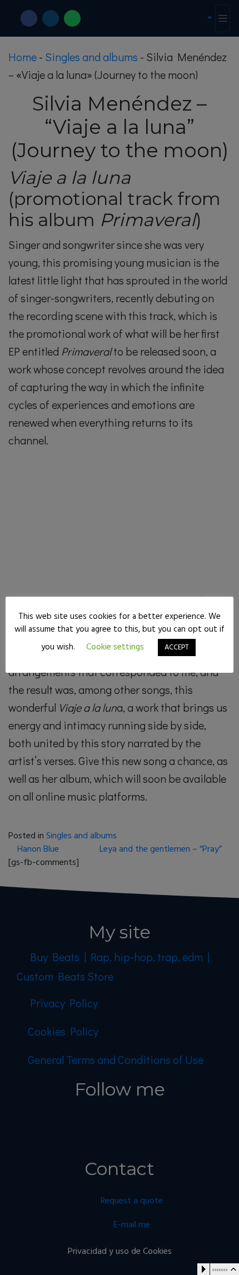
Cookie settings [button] (115, 647)
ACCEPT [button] (177, 647)
